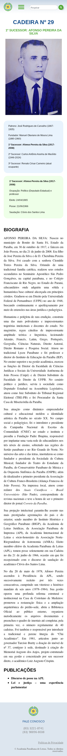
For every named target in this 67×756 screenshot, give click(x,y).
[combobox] (43, 7)
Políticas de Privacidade (50, 742)
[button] (21, 7)
